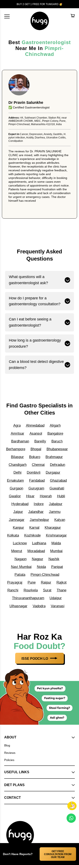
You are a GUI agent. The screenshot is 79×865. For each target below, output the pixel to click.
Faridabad (37, 480)
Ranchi (12, 590)
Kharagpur (53, 528)
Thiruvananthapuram (28, 598)
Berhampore (15, 449)
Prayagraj (14, 582)
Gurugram (36, 488)
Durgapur (53, 472)
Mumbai (56, 551)
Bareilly (40, 441)
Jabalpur (55, 504)
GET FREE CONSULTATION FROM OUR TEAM (57, 854)
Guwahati (57, 488)
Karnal (34, 528)
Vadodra (39, 606)
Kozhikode (32, 535)
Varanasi (57, 606)
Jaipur (18, 512)
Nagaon (21, 559)
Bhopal (36, 449)
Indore (39, 504)
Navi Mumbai (21, 567)
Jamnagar (16, 520)
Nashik (53, 559)
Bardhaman (20, 441)
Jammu (54, 512)
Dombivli (33, 472)
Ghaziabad (58, 480)
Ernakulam (15, 480)
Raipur (46, 582)
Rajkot (61, 582)
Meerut (16, 551)
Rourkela (31, 590)
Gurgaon (16, 488)
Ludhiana (39, 543)
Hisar (30, 496)
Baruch (57, 441)
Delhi (17, 472)
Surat (47, 590)
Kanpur (18, 528)
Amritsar (17, 433)
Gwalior (15, 496)
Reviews (9, 752)
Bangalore (55, 433)
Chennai (38, 465)
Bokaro (34, 457)
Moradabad (36, 551)
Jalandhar (36, 512)
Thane (61, 590)
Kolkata (13, 535)
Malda (56, 543)
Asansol (35, 433)
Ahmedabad (35, 425)
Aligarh (55, 425)
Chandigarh (18, 465)
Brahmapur (54, 457)
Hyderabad (19, 504)
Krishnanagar (56, 535)
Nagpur (37, 559)
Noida (41, 567)
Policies (9, 760)
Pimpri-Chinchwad (44, 51)
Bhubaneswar (57, 449)
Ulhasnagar (18, 606)
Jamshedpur (39, 520)
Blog (7, 745)
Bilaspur (17, 457)
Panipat (57, 567)
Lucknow (20, 543)
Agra (17, 425)
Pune (32, 582)
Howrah (46, 496)
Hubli (61, 496)
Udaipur (56, 598)
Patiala (20, 575)
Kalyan (59, 520)
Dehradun (57, 465)
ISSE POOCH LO (35, 658)
